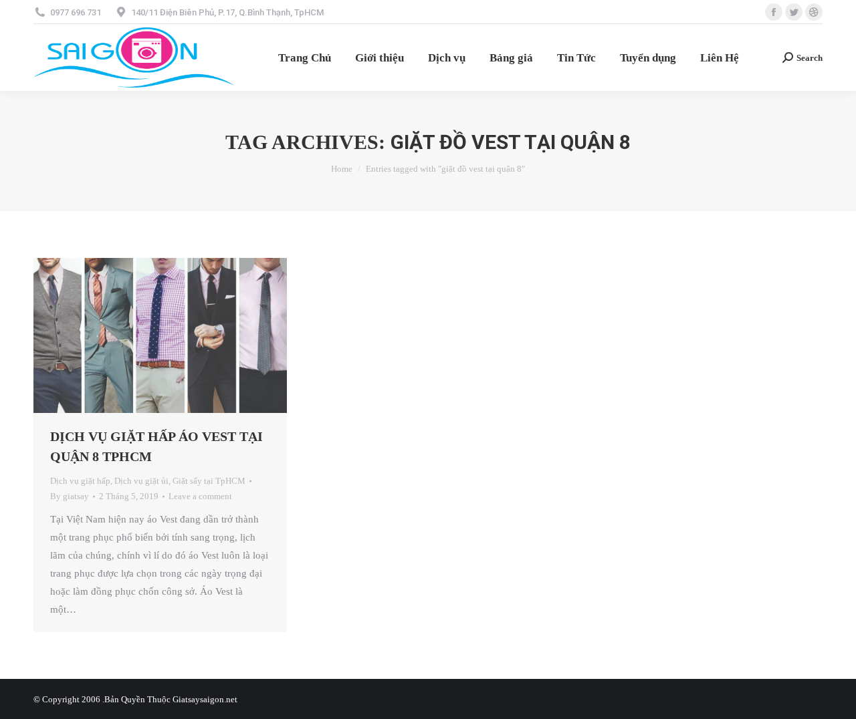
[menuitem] (305, 57)
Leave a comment (200, 496)
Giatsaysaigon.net (205, 699)
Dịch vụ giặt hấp (80, 481)
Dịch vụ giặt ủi (141, 481)
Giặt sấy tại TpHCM (209, 481)
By (69, 496)
